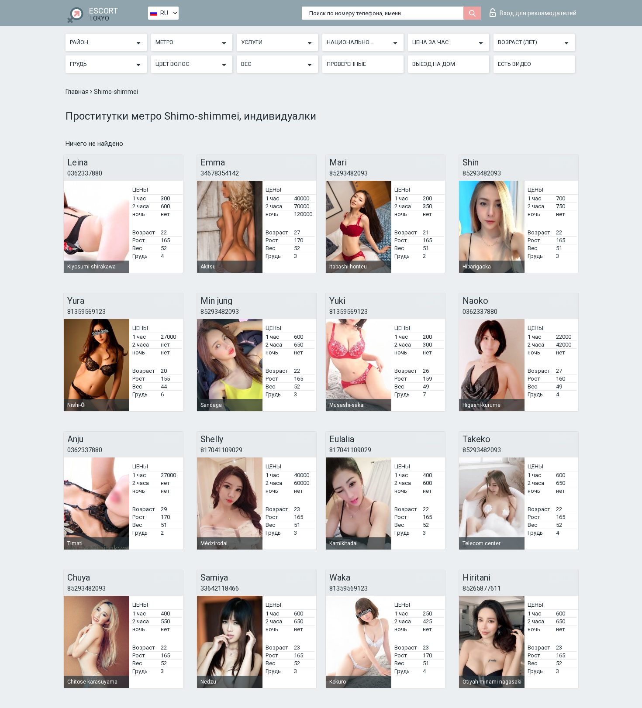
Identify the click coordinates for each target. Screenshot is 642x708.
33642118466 (219, 588)
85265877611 (482, 588)
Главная (78, 91)
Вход (538, 13)
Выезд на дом (433, 64)
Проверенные (346, 64)
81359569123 (86, 312)
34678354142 (219, 173)
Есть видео (514, 64)
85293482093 (348, 173)
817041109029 (221, 450)
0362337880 (84, 173)
